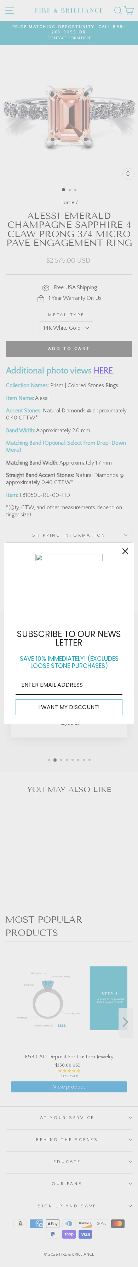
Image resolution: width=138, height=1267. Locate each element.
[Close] (125, 551)
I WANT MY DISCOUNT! (69, 707)
